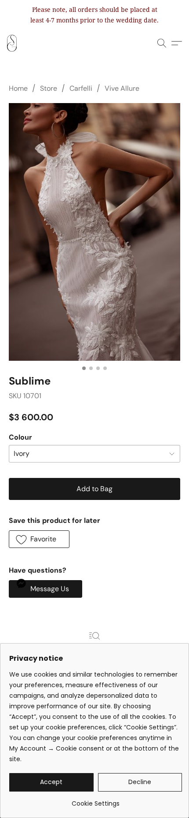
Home (18, 88)
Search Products (94, 648)
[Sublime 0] (94, 232)
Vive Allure (122, 88)
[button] (12, 43)
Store (48, 88)
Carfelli (80, 88)
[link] (95, 800)
